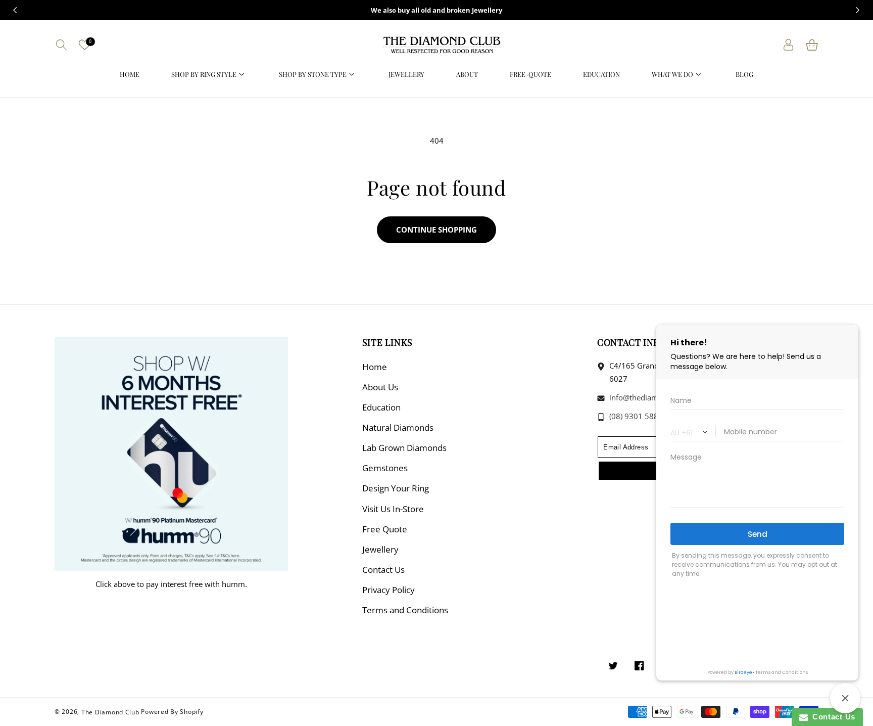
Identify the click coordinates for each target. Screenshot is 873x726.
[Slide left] (15, 10)
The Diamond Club (110, 711)
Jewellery (380, 549)
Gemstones (385, 468)
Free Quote (384, 529)
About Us (380, 387)
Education (381, 407)
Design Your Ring (395, 488)
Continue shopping (436, 229)
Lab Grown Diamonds (404, 447)
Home (374, 367)
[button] (61, 45)
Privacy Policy (388, 590)
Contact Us (383, 569)
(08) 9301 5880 (635, 416)
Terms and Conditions (405, 610)
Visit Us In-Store (393, 509)
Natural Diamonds (397, 427)
